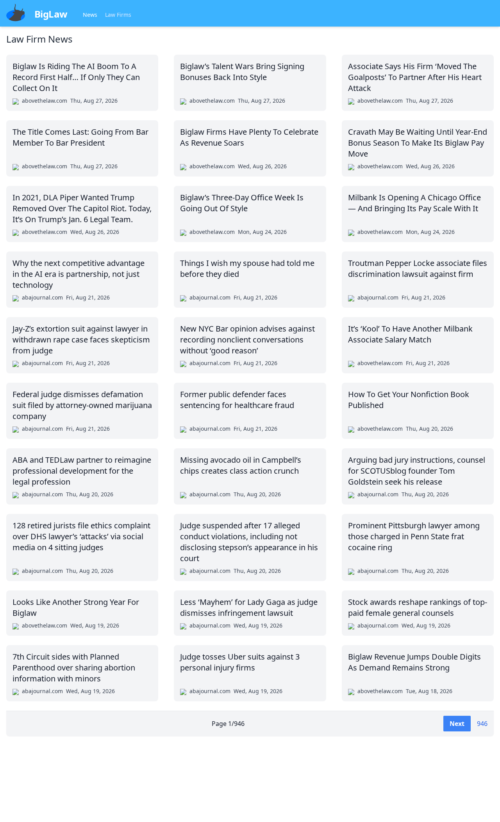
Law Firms (118, 14)
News (90, 14)
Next (457, 723)
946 (482, 723)
